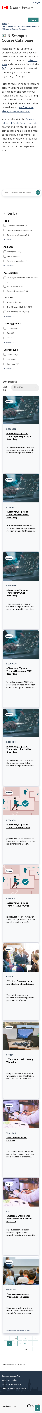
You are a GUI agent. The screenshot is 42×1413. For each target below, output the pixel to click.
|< (6, 1338)
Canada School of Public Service (14, 1388)
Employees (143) (14, 251)
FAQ (4, 68)
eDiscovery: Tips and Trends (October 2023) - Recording (18, 749)
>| (36, 1349)
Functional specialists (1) (17, 261)
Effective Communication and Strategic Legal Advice (20, 982)
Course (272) (12, 328)
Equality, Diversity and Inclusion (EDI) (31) (22, 279)
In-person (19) (13, 364)
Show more (10, 239)
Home (4, 23)
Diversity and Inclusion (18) (18, 235)
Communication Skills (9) (17, 225)
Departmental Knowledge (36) (19, 230)
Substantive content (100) (17, 291)
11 (25, 1343)
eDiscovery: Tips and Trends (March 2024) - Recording (17, 514)
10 (20, 1343)
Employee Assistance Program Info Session (17, 1295)
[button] (21, 240)
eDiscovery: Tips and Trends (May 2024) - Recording (17, 593)
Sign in (33, 20)
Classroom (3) (12, 354)
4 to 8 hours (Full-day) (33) (18, 311)
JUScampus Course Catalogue (15, 29)
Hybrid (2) (11, 359)
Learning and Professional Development (19, 26)
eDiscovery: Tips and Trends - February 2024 (18, 826)
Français (36, 2)
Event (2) (10, 333)
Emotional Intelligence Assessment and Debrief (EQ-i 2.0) (19, 1218)
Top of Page (7, 1406)
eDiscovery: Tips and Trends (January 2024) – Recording (18, 436)
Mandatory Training (9, 1380)
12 (30, 1343)
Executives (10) (13, 256)
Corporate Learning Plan (11, 1376)
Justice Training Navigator (11, 1384)
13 (36, 1343)
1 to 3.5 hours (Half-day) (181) (19, 307)
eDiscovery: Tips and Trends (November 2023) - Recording (20, 671)
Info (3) (10, 338)
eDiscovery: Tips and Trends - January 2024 (17, 904)
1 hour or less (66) (14, 302)
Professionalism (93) (15, 286)
